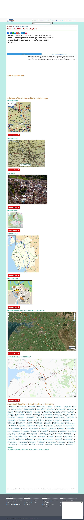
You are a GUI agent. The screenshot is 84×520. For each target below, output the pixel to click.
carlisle (26, 26)
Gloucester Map (69, 415)
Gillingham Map (21, 420)
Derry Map (66, 420)
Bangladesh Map (47, 501)
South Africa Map (9, 497)
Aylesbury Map (53, 431)
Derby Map (10, 411)
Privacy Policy (31, 517)
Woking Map (38, 419)
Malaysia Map (54, 501)
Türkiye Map (28, 501)
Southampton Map (60, 409)
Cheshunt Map (22, 441)
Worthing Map (31, 420)
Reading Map (71, 409)
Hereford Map (29, 439)
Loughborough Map (43, 441)
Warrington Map (49, 425)
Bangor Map (28, 438)
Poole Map (29, 414)
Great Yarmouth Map (57, 438)
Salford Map (61, 428)
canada (41, 20)
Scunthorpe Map (70, 428)
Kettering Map (62, 442)
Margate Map (19, 438)
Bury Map (10, 436)
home (14, 26)
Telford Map (15, 415)
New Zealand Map (11, 504)
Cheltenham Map (11, 420)
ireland (69, 20)
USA (35, 20)
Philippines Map (11, 501)
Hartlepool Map (11, 423)
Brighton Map (52, 415)
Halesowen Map (32, 441)
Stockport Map (42, 415)
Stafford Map (68, 433)
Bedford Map (13, 425)
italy (56, 20)
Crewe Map (12, 433)
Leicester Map (26, 408)
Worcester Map (58, 420)
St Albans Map (22, 425)
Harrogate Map (47, 430)
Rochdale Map (40, 420)
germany (64, 20)
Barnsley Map (38, 430)
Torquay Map (59, 433)
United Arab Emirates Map (49, 504)
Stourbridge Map (68, 439)
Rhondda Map (42, 436)
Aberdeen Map (65, 411)
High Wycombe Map (38, 427)
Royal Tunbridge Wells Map (21, 436)
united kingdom (20, 26)
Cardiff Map (66, 408)
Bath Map (30, 422)
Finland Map (28, 504)
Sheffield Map (58, 406)
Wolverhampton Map (29, 409)
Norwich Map (29, 412)
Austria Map (28, 502)
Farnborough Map (69, 438)
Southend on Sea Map (59, 412)
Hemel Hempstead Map (58, 423)
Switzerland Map (18, 501)
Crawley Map (47, 419)
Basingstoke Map (21, 422)
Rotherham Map (11, 417)
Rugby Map (54, 434)
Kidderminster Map (12, 441)
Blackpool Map (57, 414)
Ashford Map (59, 436)
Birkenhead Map (38, 423)
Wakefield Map (49, 427)
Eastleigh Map (33, 442)
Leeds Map (49, 406)
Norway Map (46, 506)
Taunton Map (37, 438)
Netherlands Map (11, 502)
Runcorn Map (33, 436)
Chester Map (59, 425)
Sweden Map (34, 502)
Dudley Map (18, 411)
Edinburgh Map (67, 406)
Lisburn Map (57, 430)
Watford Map (70, 444)
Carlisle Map (20, 430)
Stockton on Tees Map (69, 425)
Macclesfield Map (23, 444)
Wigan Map (40, 425)
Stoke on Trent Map (17, 409)
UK (38, 20)
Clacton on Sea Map (51, 442)
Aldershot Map (46, 438)
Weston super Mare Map (25, 427)
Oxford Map (37, 414)
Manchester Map (16, 408)
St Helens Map (29, 419)
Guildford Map (35, 431)
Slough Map (60, 415)
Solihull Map (49, 420)
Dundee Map (10, 414)
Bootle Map (50, 436)
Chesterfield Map (16, 431)
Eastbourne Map (48, 417)
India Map (18, 504)
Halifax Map (47, 423)
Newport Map (21, 417)
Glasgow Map (32, 406)
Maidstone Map (38, 422)
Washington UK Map (12, 442)
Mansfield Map (26, 431)
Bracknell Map (65, 430)
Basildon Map (65, 419)
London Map (13, 406)
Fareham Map (38, 439)
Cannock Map (43, 433)
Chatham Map (44, 428)
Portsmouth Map (39, 411)
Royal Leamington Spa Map (66, 434)
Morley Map (69, 441)
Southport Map (11, 422)
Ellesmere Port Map (32, 433)
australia (47, 20)
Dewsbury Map (60, 441)
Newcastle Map (15, 428)
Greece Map (44, 497)
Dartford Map (20, 439)
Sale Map (52, 441)
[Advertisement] (42, 9)
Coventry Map (35, 408)
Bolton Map (66, 414)
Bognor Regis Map (33, 434)
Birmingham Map (22, 406)
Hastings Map (29, 423)
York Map (23, 415)
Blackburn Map (70, 417)
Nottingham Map (41, 409)
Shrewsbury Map (22, 433)
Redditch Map (58, 427)
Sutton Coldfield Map (60, 417)
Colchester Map (11, 419)
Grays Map (51, 433)
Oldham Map (20, 419)
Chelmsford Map (56, 419)
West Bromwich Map (59, 444)
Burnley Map (53, 428)
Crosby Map (41, 442)
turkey (74, 20)
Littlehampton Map (48, 439)
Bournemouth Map (47, 412)
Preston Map (56, 411)
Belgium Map (27, 497)
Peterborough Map (32, 415)
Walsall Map (37, 412)
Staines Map (40, 444)
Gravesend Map (23, 442)
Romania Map (46, 502)
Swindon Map (70, 412)
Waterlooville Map (12, 434)
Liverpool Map (41, 406)
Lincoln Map (20, 423)
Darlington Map (65, 422)
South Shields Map (70, 423)
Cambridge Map (30, 417)
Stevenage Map (31, 425)
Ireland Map (34, 501)
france (51, 20)
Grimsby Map (56, 422)
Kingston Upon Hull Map (46, 408)
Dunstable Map (13, 444)
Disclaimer (36, 517)
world (31, 20)
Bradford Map (58, 408)
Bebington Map (11, 439)
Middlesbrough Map (47, 414)
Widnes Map (59, 439)
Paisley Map (24, 428)
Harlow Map (48, 422)
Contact (61, 497)
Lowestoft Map (62, 431)
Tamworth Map (29, 430)
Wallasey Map (11, 438)
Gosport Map (44, 431)
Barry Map (32, 444)
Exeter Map (39, 417)
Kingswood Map (22, 434)
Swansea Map (49, 444)
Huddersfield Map (20, 414)
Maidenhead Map (68, 436)
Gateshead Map (13, 427)
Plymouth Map (50, 409)
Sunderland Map (19, 412)
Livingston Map (71, 442)
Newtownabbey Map (44, 434)
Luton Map (47, 411)
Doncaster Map (72, 431)
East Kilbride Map (34, 428)
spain (59, 20)
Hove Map (12, 430)
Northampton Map (27, 411)
